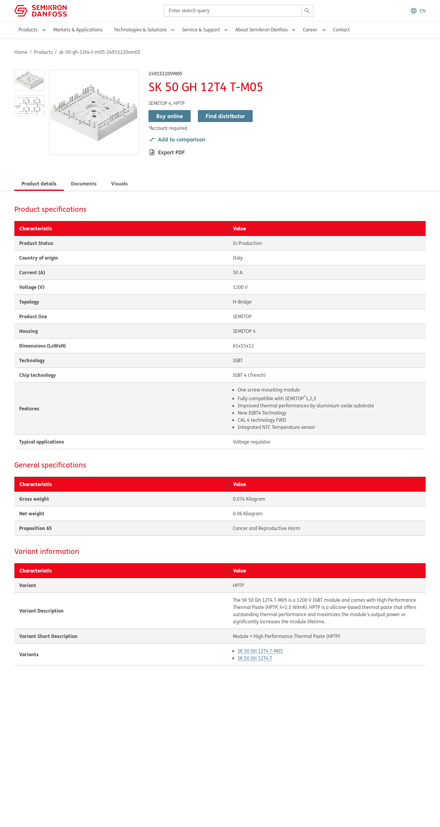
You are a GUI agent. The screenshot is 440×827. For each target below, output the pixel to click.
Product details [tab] (39, 183)
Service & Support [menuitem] (201, 29)
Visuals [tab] (119, 183)
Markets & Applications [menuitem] (77, 29)
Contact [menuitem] (341, 29)
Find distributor (225, 116)
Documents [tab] (84, 183)
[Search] (307, 10)
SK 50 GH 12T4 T (255, 658)
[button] (418, 10)
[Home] (40, 10)
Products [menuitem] (28, 29)
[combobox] (238, 11)
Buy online (169, 116)
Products (43, 52)
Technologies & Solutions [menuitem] (140, 29)
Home (21, 52)
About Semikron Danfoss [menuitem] (261, 29)
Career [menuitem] (310, 29)
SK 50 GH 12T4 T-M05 (260, 651)
